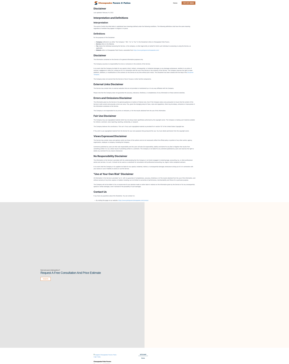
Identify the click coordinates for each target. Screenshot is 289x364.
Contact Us (45, 278)
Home (175, 3)
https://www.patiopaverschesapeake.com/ (146, 50)
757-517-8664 (188, 3)
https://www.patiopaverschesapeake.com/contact (133, 200)
